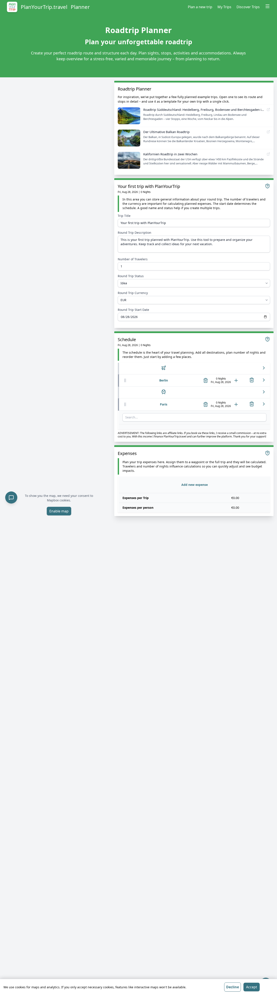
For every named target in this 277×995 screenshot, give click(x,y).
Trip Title (124, 216)
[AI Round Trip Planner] (11, 497)
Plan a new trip (200, 7)
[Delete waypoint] (205, 380)
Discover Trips (248, 7)
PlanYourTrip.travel (44, 6)
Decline (232, 987)
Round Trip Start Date (133, 310)
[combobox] (194, 417)
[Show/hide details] (263, 380)
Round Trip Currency (133, 293)
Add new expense (194, 485)
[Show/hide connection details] (263, 367)
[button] (125, 380)
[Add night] (236, 380)
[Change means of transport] (163, 367)
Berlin (163, 380)
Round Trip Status (131, 276)
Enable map (59, 511)
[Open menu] (267, 6)
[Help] (267, 186)
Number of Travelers (133, 259)
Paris (163, 404)
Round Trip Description (134, 232)
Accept (251, 987)
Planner (80, 6)
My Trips (224, 7)
